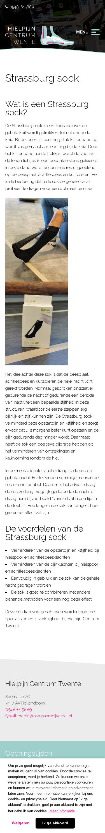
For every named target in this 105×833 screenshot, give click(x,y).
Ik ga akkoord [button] (55, 823)
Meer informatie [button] (62, 811)
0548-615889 (21, 7)
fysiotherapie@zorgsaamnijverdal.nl (38, 715)
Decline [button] (21, 823)
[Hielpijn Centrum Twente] (39, 39)
